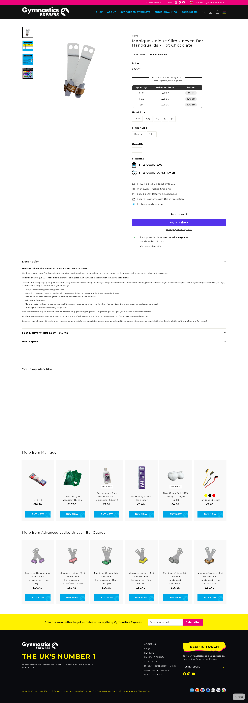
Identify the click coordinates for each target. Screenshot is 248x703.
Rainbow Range (105, 304)
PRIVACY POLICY (153, 674)
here (65, 307)
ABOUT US (150, 644)
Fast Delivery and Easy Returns (45, 332)
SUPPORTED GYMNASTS (135, 12)
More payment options (179, 229)
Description (31, 261)
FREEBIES (138, 158)
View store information (151, 246)
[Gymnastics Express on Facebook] (184, 673)
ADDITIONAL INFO (166, 12)
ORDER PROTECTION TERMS (160, 666)
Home (135, 36)
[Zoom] (79, 70)
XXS (148, 118)
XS (157, 118)
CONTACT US (189, 12)
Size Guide (139, 54)
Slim (151, 134)
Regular (139, 134)
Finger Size (139, 128)
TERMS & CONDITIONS (156, 670)
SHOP (99, 12)
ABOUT (111, 12)
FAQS (147, 648)
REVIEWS (149, 653)
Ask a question (33, 341)
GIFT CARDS (151, 661)
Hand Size (139, 112)
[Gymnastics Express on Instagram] (188, 673)
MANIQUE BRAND (154, 657)
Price (135, 63)
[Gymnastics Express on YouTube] (193, 673)
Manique (48, 452)
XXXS (137, 118)
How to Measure (158, 54)
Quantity (138, 144)
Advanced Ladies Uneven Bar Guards (73, 532)
